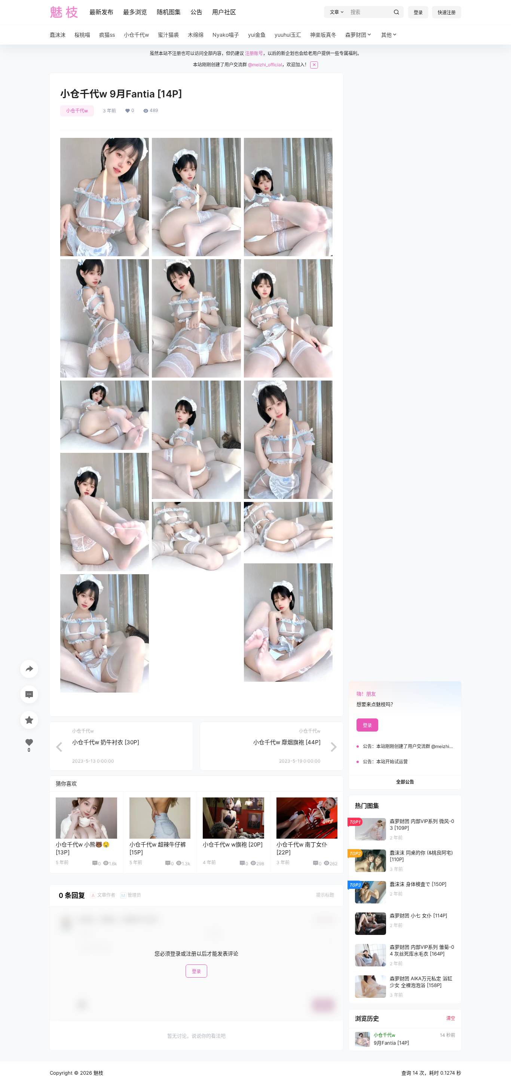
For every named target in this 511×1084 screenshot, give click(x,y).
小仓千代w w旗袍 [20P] (233, 844)
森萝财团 (355, 34)
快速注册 (447, 12)
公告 (196, 12)
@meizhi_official (265, 64)
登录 (418, 12)
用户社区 (224, 12)
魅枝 (97, 1073)
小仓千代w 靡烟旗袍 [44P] (287, 742)
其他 (386, 34)
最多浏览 (135, 12)
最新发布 (101, 12)
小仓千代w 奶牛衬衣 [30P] (105, 742)
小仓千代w (77, 110)
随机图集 (169, 12)
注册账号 (254, 53)
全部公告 (405, 782)
